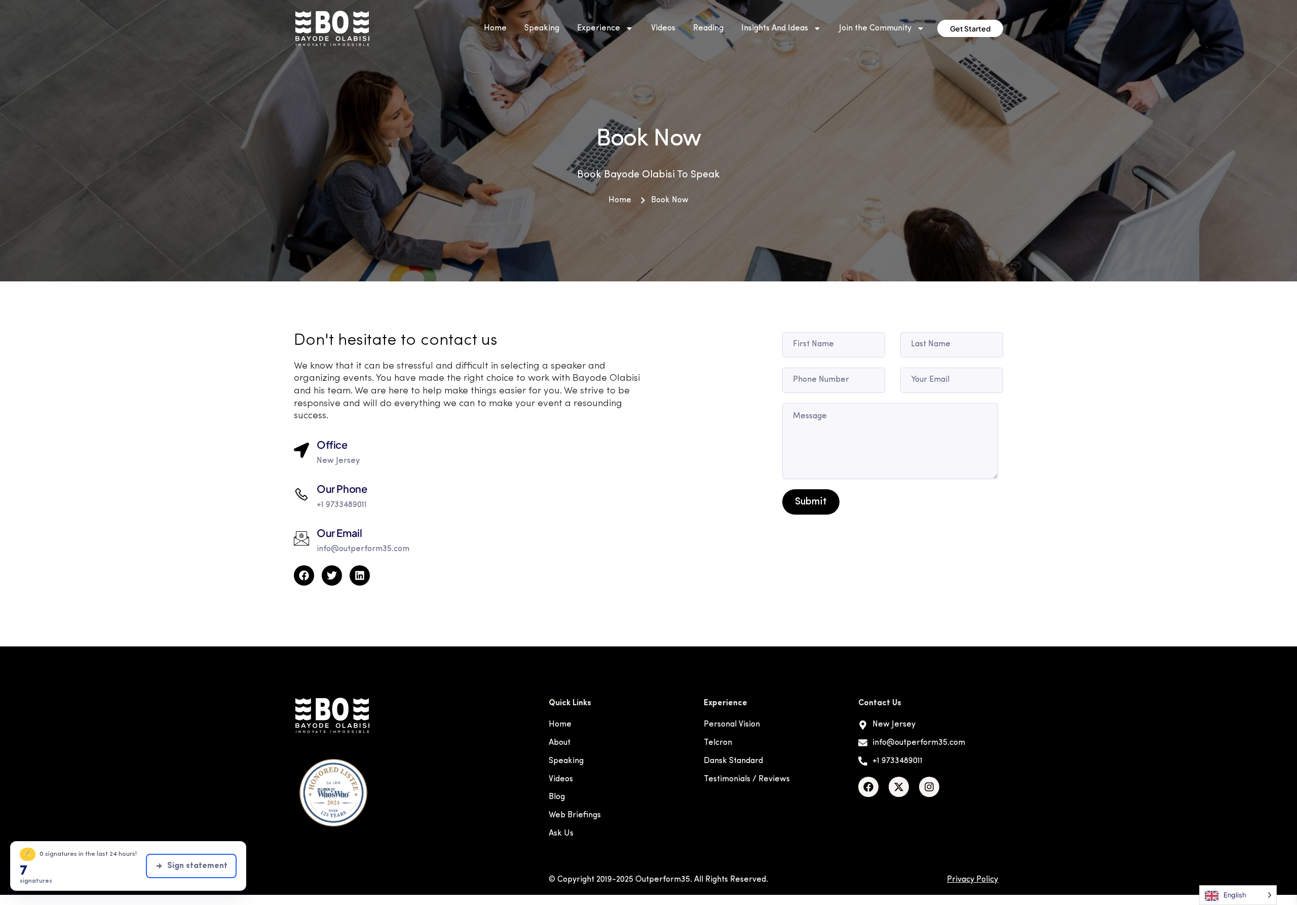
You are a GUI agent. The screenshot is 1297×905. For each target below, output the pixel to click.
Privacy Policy (972, 880)
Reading (708, 28)
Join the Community (875, 28)
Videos (663, 28)
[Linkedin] (360, 575)
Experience (598, 28)
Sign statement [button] (197, 866)
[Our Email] (301, 538)
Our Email (339, 532)
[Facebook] (868, 787)
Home (495, 28)
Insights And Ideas (774, 28)
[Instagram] (929, 787)
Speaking (541, 28)
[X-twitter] (899, 787)
